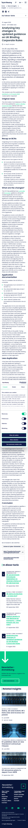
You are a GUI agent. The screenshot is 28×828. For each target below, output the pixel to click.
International (18, 796)
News (3, 794)
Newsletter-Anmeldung (7, 786)
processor (8, 193)
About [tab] (23, 387)
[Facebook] (6, 12)
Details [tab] (14, 387)
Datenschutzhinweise (8, 812)
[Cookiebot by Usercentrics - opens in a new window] (19, 383)
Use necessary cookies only (14, 444)
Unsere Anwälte (19, 794)
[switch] (24, 418)
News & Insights (12, 6)
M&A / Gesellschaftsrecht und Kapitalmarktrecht (12, 552)
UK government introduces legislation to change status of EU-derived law (13, 579)
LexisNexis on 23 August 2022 (11, 94)
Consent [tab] (5, 387)
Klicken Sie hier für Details (14, 708)
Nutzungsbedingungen (8, 820)
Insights (4, 8)
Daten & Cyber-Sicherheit (12, 546)
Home (3, 6)
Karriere (4, 803)
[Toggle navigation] (25, 2)
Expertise (5, 796)
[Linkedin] (3, 12)
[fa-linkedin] (11, 808)
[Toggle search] (15, 2)
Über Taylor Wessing (5, 791)
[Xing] (8, 12)
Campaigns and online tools (19, 791)
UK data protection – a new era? (14, 595)
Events (16, 798)
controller (22, 191)
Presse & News (6, 801)
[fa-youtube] (17, 808)
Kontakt (16, 801)
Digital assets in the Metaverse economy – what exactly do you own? (13, 620)
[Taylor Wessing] (6, 3)
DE (20, 3)
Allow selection (14, 439)
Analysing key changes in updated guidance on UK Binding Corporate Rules (14, 639)
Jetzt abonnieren (14, 668)
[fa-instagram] (5, 808)
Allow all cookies (14, 435)
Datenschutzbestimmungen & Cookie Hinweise (13, 815)
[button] (15, 2)
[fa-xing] (23, 808)
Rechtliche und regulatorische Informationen (11, 817)
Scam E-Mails (22, 820)
